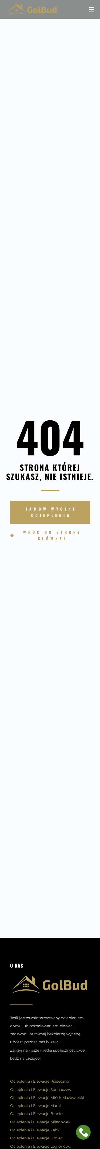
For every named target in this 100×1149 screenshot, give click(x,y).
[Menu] (91, 9)
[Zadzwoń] (75, 9)
